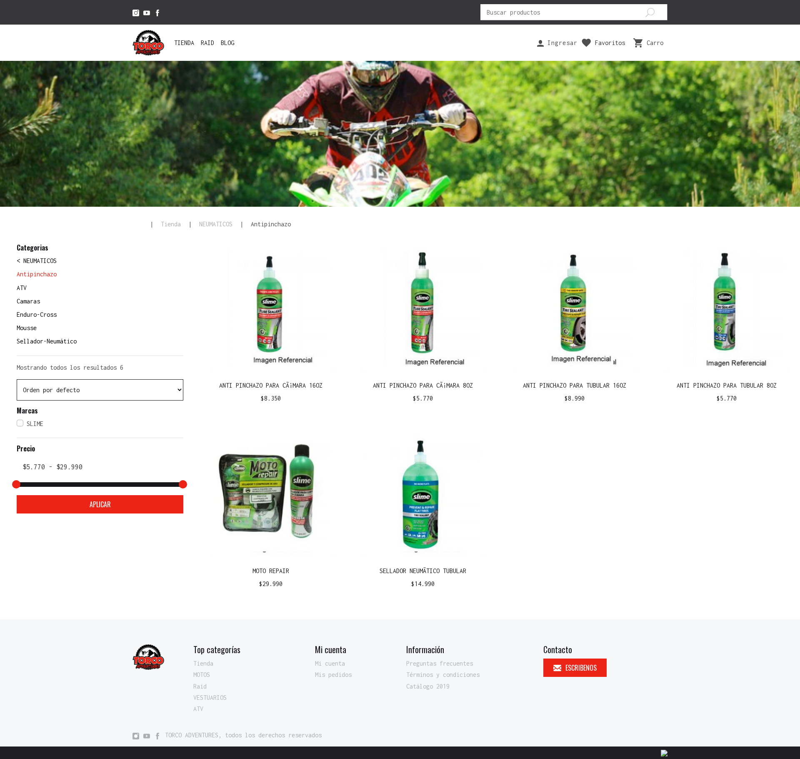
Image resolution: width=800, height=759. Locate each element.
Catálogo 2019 (428, 686)
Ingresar (561, 42)
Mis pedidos (333, 674)
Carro (655, 42)
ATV (22, 287)
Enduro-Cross (37, 314)
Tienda (184, 42)
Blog (227, 42)
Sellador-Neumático (47, 341)
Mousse (27, 327)
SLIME (35, 423)
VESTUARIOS (210, 697)
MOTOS (201, 674)
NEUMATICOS (215, 224)
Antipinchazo (37, 274)
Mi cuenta (330, 663)
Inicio (137, 224)
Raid (207, 42)
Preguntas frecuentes (439, 663)
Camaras (28, 301)
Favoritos (610, 42)
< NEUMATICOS (37, 260)
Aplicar (100, 504)
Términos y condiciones (443, 674)
